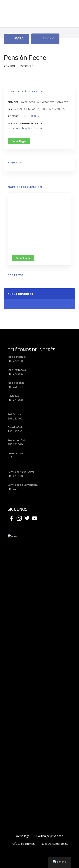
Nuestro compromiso (54, 843)
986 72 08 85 (30, 116)
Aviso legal (23, 836)
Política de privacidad (49, 836)
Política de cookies (23, 843)
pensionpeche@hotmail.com (26, 128)
